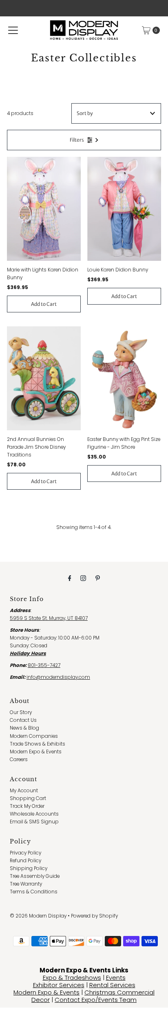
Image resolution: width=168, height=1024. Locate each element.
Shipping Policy (28, 868)
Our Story (21, 712)
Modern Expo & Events (36, 751)
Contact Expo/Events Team (96, 999)
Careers (19, 759)
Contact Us (23, 720)
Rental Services (112, 985)
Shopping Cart (28, 798)
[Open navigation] (13, 30)
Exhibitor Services (58, 985)
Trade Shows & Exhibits (37, 744)
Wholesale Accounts (34, 814)
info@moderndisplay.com (58, 677)
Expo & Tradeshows (72, 977)
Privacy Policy (25, 853)
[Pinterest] (97, 578)
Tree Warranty (26, 884)
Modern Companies (34, 736)
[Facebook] (69, 578)
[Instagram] (83, 578)
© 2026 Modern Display (38, 916)
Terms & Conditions (33, 891)
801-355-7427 (44, 665)
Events (116, 977)
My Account (24, 790)
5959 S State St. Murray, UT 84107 (49, 618)
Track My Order (27, 806)
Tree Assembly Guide (35, 876)
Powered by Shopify (94, 916)
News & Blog (24, 728)
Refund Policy (25, 860)
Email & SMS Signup (34, 821)
